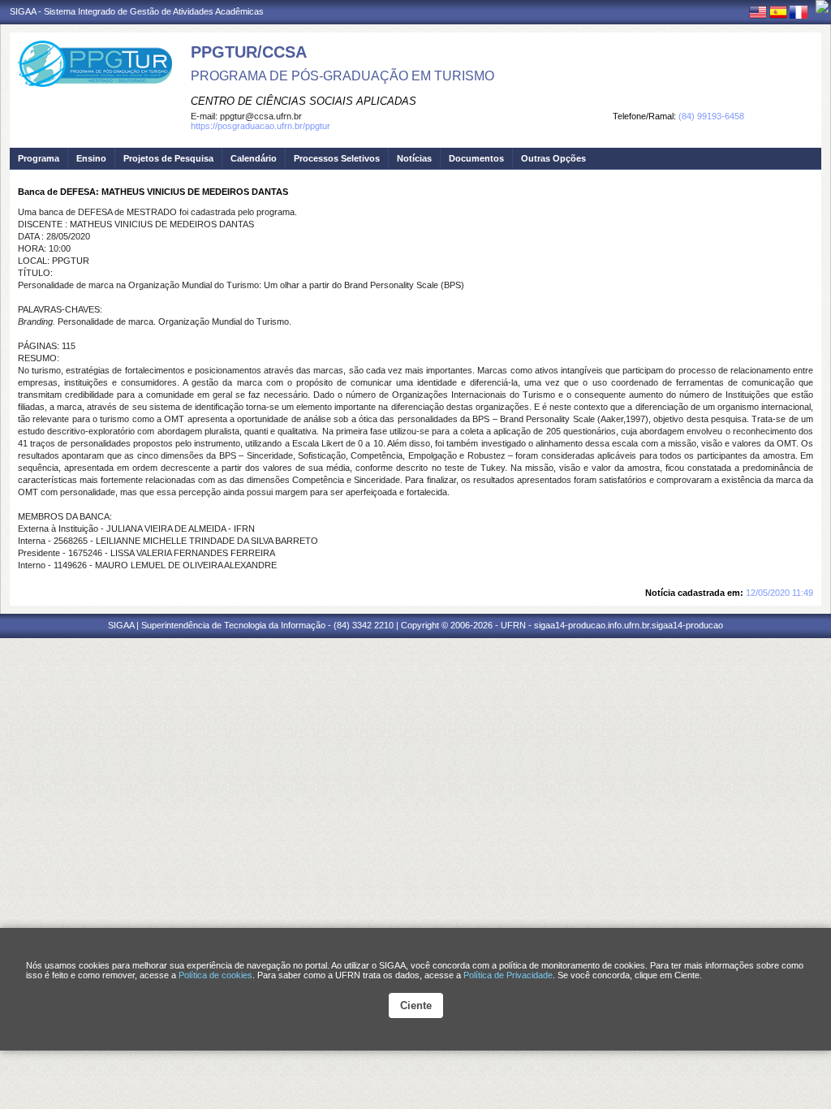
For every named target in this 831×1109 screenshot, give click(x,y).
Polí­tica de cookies (215, 975)
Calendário (253, 158)
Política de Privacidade (508, 975)
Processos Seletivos (337, 158)
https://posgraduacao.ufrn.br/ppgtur (260, 126)
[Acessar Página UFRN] (822, 6)
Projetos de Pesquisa (168, 158)
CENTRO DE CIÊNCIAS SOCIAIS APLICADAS (303, 101)
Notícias (414, 158)
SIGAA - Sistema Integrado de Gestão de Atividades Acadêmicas (137, 11)
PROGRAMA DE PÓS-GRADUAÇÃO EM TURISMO (342, 76)
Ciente (416, 1005)
